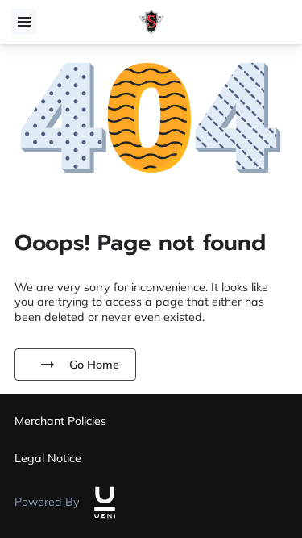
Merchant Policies (60, 421)
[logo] (105, 502)
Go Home (94, 364)
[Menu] (24, 22)
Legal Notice (47, 458)
